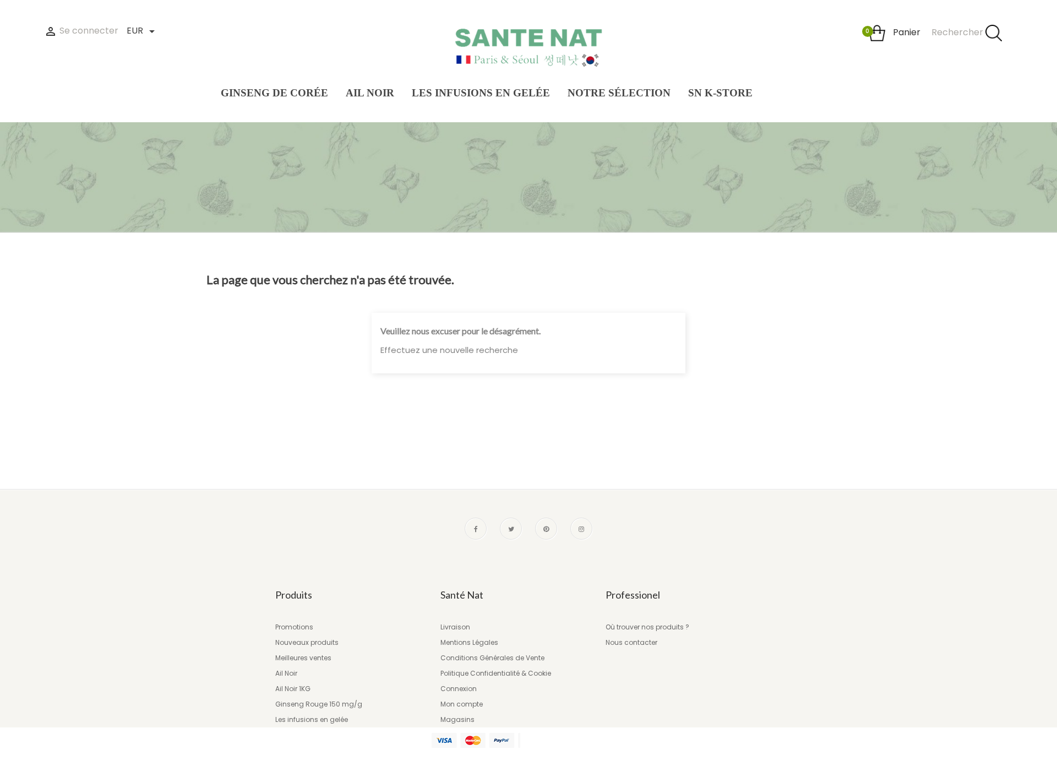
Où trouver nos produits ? (647, 627)
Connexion (458, 688)
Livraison (455, 627)
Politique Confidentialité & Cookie (495, 673)
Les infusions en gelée (311, 719)
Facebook (476, 529)
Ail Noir (286, 673)
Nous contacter (631, 642)
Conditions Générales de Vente (492, 657)
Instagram (581, 529)
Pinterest (546, 529)
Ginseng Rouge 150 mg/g (318, 704)
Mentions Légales (469, 642)
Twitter (511, 529)
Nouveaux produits (307, 642)
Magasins (457, 719)
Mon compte (461, 704)
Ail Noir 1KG (292, 688)
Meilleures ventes (303, 657)
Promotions (294, 627)
